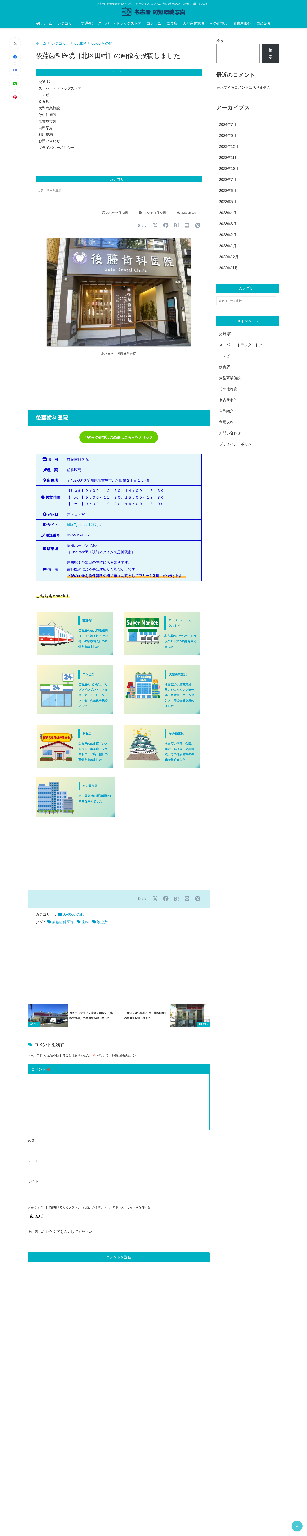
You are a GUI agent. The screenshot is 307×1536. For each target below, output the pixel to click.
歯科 (85, 922)
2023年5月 (227, 202)
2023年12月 (228, 147)
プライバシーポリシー (56, 148)
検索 (220, 41)
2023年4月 (227, 213)
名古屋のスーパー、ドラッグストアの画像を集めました (180, 641)
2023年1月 (227, 246)
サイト (33, 1181)
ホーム (46, 23)
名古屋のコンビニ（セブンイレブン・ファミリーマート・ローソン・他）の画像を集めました (93, 695)
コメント (40, 1069)
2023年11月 (228, 158)
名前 (31, 1141)
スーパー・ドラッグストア (119, 23)
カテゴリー (67, 23)
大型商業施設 (193, 23)
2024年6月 (227, 135)
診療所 (102, 922)
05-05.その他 (101, 43)
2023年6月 (227, 191)
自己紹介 (263, 23)
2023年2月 (227, 235)
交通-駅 (87, 23)
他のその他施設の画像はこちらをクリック (119, 437)
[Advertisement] (117, 381)
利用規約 (45, 134)
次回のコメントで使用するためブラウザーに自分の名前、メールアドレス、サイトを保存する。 (90, 1207)
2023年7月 (227, 180)
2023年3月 (227, 224)
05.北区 (80, 43)
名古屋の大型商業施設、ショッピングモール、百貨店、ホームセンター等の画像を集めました (179, 695)
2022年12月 (228, 257)
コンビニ (154, 23)
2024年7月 (227, 124)
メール (33, 1161)
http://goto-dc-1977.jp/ (84, 525)
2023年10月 (228, 169)
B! (15, 70)
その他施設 (219, 23)
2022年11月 (228, 268)
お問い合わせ (49, 141)
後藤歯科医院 (62, 922)
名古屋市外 (242, 23)
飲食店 (172, 23)
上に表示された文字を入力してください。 (62, 1232)
